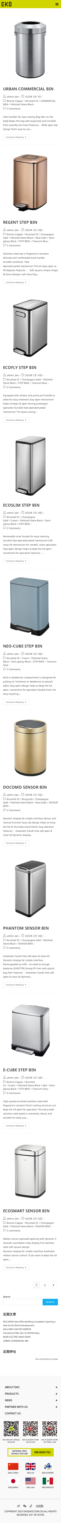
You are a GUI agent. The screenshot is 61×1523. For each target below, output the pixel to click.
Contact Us (13, 1413)
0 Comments (13, 108)
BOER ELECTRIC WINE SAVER (16, 1336)
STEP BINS (24, 241)
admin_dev (13, 96)
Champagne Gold (31, 379)
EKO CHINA (13, 1472)
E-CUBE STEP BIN (19, 1069)
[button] (56, 4)
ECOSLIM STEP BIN (21, 505)
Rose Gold (40, 237)
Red (45, 1085)
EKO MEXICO (48, 1487)
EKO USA (31, 1487)
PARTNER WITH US (16, 1407)
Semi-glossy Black (21, 661)
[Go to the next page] (53, 1285)
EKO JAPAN (13, 1487)
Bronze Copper (15, 100)
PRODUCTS (12, 1393)
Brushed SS (32, 100)
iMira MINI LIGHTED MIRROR (17, 1329)
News (8, 1400)
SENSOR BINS (25, 943)
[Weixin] (24, 1505)
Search (6, 1296)
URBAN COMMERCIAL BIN (28, 88)
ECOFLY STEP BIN (20, 367)
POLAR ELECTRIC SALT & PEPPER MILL (21, 1333)
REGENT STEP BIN (20, 222)
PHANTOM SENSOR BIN (26, 928)
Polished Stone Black (22, 104)
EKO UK (30, 1472)
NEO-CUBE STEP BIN (22, 646)
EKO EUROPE (48, 1472)
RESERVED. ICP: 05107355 (30, 1514)
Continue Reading (17, 136)
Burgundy (27, 799)
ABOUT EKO (12, 1387)
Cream (14, 520)
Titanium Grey (40, 1088)
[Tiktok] (30, 1505)
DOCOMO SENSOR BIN (25, 787)
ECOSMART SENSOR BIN (26, 1210)
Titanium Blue (40, 241)
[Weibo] (18, 1505)
